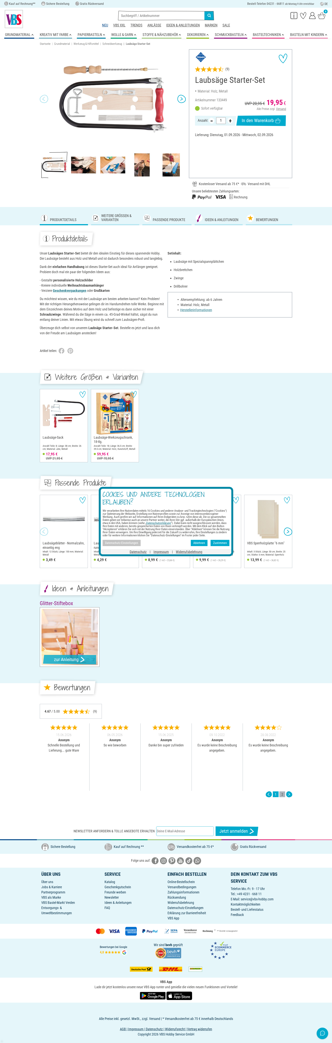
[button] (44, 99)
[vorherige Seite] (269, 794)
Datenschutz (138, 552)
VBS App (173, 918)
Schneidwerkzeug (112, 44)
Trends (136, 25)
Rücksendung (177, 897)
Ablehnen (199, 543)
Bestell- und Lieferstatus (247, 909)
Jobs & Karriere (51, 887)
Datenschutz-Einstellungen (185, 908)
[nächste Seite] (289, 794)
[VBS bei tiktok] (189, 860)
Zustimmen (220, 543)
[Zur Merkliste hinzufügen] (283, 58)
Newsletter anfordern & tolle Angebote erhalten (114, 831)
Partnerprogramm (53, 892)
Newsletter (112, 897)
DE (326, 4)
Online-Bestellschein (181, 882)
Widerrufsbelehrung (181, 903)
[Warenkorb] (321, 15)
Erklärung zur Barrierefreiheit (187, 913)
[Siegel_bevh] (168, 953)
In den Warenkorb (258, 120)
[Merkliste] (303, 15)
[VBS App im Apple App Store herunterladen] (179, 996)
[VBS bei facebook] (155, 860)
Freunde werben (115, 892)
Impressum (161, 552)
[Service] (294, 15)
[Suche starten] (209, 15)
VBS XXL (119, 25)
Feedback (237, 915)
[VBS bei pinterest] (172, 860)
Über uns (47, 882)
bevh (168, 945)
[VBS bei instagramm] (163, 860)
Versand (281, 109)
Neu (105, 25)
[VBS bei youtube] (180, 860)
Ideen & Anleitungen (183, 25)
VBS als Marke (51, 897)
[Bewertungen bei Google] (113, 950)
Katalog (110, 882)
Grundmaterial (62, 44)
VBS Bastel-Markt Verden (58, 903)
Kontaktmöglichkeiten (245, 904)
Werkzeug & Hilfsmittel (86, 44)
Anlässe (154, 25)
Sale (226, 25)
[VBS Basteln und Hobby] (13, 19)
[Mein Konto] (312, 15)
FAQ (107, 908)
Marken (211, 25)
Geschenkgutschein (118, 887)
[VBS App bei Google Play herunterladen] (153, 996)
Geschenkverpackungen (69, 291)
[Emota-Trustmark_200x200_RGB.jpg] (220, 950)
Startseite (45, 44)
